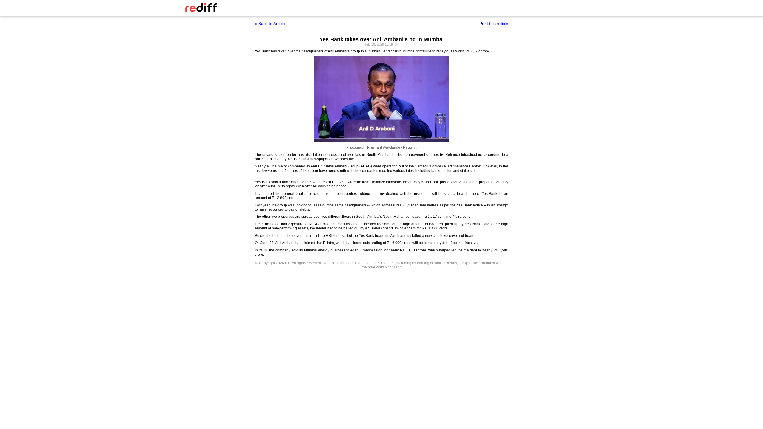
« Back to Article (270, 23)
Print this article (493, 23)
